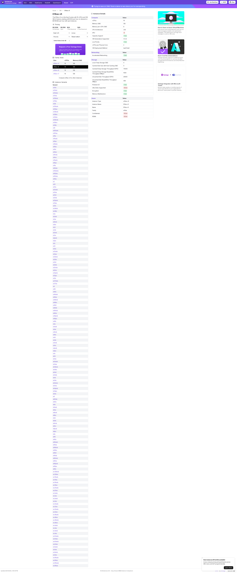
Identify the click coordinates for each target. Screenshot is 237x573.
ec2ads (55, 493)
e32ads (55, 251)
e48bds (55, 300)
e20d (54, 195)
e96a (54, 439)
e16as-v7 (56, 73)
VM (60, 10)
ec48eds (56, 520)
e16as (55, 141)
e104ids (55, 93)
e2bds (55, 222)
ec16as (55, 479)
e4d (54, 337)
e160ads (55, 130)
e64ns (55, 385)
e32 (54, 246)
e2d (54, 227)
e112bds (55, 98)
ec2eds (55, 498)
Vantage (223, 571)
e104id (55, 90)
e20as (55, 192)
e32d (54, 262)
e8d (54, 418)
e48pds (55, 316)
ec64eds (56, 541)
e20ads (55, 189)
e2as (54, 219)
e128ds (55, 117)
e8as (54, 410)
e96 (54, 437)
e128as (55, 109)
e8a (54, 404)
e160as (55, 133)
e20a (54, 187)
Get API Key (231, 571)
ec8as (55, 549)
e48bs (55, 302)
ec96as (55, 560)
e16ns (55, 157)
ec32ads (55, 504)
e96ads (55, 442)
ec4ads (55, 525)
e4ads (55, 326)
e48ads (55, 294)
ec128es (55, 474)
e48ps (55, 318)
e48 (54, 289)
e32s (54, 278)
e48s (54, 321)
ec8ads (55, 547)
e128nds (55, 120)
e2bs (54, 224)
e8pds (55, 428)
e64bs (55, 369)
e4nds (55, 343)
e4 (54, 286)
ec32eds (55, 509)
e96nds (55, 458)
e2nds (55, 232)
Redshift (47, 3)
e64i (54, 377)
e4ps (54, 351)
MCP (224, 2)
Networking (95, 52)
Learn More (228, 568)
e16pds (55, 160)
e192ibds (56, 171)
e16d (54, 149)
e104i (54, 87)
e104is (55, 95)
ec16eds (55, 482)
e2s (54, 243)
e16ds (55, 152)
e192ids (55, 176)
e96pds (55, 463)
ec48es (55, 522)
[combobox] (62, 40)
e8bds (55, 412)
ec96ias (55, 565)
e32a (54, 249)
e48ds (55, 308)
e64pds (55, 388)
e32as (55, 254)
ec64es (55, 544)
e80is (54, 402)
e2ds (54, 230)
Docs (216, 571)
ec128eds (56, 471)
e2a (54, 214)
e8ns (54, 426)
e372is (55, 283)
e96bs (55, 450)
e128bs (55, 114)
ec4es (55, 533)
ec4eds (55, 531)
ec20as (55, 490)
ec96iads (56, 563)
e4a (54, 324)
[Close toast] (202, 558)
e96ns (55, 461)
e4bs (54, 334)
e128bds (55, 112)
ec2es (55, 501)
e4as (54, 329)
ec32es (55, 512)
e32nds (55, 267)
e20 (54, 184)
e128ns (55, 122)
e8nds (55, 423)
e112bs (55, 101)
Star (233, 2)
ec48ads (56, 514)
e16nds (55, 154)
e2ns (54, 235)
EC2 (25, 3)
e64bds (55, 367)
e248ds (55, 208)
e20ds (55, 197)
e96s (54, 469)
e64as (55, 364)
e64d (54, 372)
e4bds (55, 332)
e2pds (55, 238)
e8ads (55, 407)
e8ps (54, 431)
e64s (54, 394)
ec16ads (55, 477)
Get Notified (213, 2)
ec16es (55, 485)
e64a (54, 359)
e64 (54, 356)
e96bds (55, 447)
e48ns (55, 313)
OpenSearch (57, 3)
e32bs (55, 259)
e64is (54, 380)
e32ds (55, 265)
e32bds (55, 257)
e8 (54, 396)
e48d (54, 305)
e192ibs (55, 173)
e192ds (55, 168)
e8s (54, 434)
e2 (54, 181)
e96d (54, 453)
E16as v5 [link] (67, 10)
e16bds (55, 144)
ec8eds (55, 552)
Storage (94, 60)
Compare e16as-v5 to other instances (70, 78)
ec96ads (56, 557)
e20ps (55, 203)
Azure (54, 10)
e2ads (55, 216)
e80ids (55, 399)
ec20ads (55, 488)
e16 (54, 128)
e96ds (55, 455)
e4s (54, 353)
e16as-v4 (56, 63)
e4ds (54, 340)
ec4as (55, 528)
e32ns (55, 270)
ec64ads (56, 536)
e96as (55, 445)
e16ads (55, 138)
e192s (55, 179)
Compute (95, 17)
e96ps (55, 466)
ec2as (55, 496)
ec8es (55, 555)
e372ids (55, 281)
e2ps (54, 240)
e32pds (55, 273)
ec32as (55, 506)
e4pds (55, 348)
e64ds (55, 375)
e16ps (55, 163)
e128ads (55, 106)
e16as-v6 (56, 70)
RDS (30, 3)
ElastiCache (38, 3)
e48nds (55, 310)
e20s (54, 206)
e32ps (55, 275)
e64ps (55, 391)
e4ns (54, 345)
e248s (55, 211)
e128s (55, 125)
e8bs (54, 415)
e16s (54, 165)
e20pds (55, 200)
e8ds (54, 420)
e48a (54, 291)
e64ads (55, 361)
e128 (54, 103)
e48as (55, 297)
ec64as (55, 539)
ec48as (55, 517)
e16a (54, 136)
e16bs (55, 146)
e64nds (55, 383)
